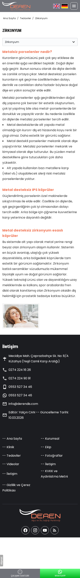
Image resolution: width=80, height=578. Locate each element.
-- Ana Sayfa (12, 438)
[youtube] (45, 530)
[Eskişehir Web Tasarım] (1, 560)
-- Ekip (46, 447)
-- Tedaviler (11, 455)
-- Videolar (10, 464)
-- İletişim (48, 464)
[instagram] (35, 530)
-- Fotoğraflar (52, 455)
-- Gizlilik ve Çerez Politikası (16, 488)
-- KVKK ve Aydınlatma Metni (54, 474)
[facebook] (25, 530)
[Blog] (54, 530)
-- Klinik (8, 447)
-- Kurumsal (50, 438)
